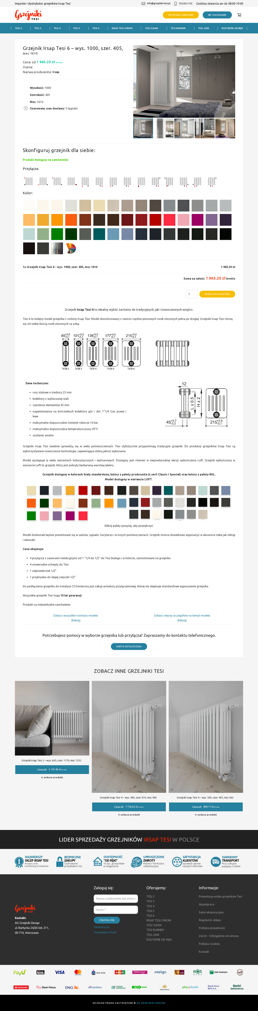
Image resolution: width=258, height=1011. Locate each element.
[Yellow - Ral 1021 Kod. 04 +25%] (43, 221)
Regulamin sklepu (210, 920)
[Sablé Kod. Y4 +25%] (113, 206)
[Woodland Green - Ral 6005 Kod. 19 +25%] (71, 235)
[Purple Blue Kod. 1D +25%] (225, 221)
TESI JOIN (152, 934)
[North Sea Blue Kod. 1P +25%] (99, 235)
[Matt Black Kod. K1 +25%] (197, 235)
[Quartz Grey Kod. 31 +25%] (29, 249)
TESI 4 (150, 906)
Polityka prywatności (212, 928)
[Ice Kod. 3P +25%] (29, 235)
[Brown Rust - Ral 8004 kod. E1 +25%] (85, 221)
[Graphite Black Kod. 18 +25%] (211, 235)
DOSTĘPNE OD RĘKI (159, 939)
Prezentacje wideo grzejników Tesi (220, 896)
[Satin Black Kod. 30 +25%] (225, 235)
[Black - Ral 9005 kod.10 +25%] (183, 235)
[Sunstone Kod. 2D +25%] (141, 206)
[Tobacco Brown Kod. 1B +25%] (155, 206)
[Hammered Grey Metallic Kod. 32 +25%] (43, 249)
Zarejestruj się (101, 927)
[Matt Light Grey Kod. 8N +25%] (211, 206)
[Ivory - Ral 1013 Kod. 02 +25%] (99, 206)
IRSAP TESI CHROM (158, 920)
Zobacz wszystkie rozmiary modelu (76, 615)
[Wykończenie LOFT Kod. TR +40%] (57, 249)
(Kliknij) (76, 620)
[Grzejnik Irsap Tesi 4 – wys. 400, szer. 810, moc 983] (129, 683)
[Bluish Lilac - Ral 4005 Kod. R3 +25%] (211, 221)
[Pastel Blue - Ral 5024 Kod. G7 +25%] (113, 235)
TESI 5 (150, 910)
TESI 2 (150, 896)
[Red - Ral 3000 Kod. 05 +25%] (155, 221)
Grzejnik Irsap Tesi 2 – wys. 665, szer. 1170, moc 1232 (51, 760)
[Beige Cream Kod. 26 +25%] (29, 221)
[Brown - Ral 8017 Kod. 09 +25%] (113, 221)
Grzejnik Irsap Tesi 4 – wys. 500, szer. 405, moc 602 (205, 797)
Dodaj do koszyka (217, 294)
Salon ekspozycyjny (211, 912)
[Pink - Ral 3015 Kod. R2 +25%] (183, 221)
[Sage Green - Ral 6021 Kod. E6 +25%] (43, 235)
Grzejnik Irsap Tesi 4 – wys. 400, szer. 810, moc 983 (128, 797)
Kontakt (204, 951)
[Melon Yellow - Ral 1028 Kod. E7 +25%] (57, 221)
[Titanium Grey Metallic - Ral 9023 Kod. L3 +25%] (169, 206)
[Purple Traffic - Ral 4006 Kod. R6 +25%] (197, 221)
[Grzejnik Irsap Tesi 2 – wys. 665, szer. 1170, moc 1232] (52, 683)
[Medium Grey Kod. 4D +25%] (183, 206)
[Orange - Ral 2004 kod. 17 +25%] (71, 221)
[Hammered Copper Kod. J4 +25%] (99, 221)
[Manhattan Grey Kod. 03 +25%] (225, 206)
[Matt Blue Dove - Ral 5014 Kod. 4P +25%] (127, 235)
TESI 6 (150, 915)
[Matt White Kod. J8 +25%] (57, 206)
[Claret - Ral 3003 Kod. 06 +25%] (127, 221)
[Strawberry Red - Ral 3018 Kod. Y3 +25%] (169, 221)
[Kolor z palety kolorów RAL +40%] (71, 249)
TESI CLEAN (153, 925)
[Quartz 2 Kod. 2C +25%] (127, 206)
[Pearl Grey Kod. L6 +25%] (197, 206)
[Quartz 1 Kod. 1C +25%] (85, 206)
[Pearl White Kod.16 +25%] (71, 206)
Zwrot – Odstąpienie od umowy (219, 935)
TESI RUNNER (155, 929)
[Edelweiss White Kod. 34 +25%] (43, 206)
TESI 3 (150, 901)
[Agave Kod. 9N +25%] (85, 235)
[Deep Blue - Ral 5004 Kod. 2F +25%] (155, 235)
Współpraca (206, 904)
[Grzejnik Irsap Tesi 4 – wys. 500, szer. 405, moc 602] (206, 683)
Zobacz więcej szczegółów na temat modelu (182, 615)
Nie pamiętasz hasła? (105, 932)
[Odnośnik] (28, 15)
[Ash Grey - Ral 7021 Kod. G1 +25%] (169, 235)
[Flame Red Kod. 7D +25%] (141, 221)
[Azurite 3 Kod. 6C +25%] (141, 235)
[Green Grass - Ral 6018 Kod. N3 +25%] (57, 235)
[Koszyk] (239, 15)
